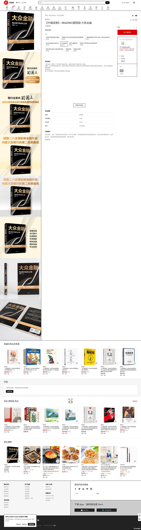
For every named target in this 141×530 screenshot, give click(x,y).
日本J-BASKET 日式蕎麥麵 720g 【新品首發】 (32, 467)
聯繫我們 (6, 491)
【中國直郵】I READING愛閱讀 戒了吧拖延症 (89, 369)
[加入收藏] (136, 20)
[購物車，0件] (134, 2)
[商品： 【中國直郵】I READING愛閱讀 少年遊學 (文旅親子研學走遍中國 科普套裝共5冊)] (32, 415)
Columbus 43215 (126, 47)
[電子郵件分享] (136, 16)
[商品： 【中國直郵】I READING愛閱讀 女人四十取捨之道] (128, 415)
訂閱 (98, 493)
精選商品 (6, 496)
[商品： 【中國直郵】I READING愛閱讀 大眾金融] (12, 455)
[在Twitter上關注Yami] (79, 489)
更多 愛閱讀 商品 (11, 401)
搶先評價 (48, 25)
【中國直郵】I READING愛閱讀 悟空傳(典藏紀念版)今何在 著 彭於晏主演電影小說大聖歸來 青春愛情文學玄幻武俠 (109, 428)
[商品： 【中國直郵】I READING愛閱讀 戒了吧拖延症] (89, 356)
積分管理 (6, 502)
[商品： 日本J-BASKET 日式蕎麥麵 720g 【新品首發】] (32, 455)
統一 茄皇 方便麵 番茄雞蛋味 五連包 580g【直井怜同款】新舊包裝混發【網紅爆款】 (51, 468)
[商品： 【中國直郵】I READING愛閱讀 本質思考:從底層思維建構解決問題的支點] (128, 356)
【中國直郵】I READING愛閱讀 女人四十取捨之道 (128, 427)
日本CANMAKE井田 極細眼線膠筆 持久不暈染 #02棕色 (128, 467)
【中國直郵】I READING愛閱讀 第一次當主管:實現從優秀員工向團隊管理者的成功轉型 (109, 370)
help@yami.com (50, 498)
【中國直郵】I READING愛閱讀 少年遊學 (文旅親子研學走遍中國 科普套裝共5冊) (32, 428)
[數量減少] (131, 27)
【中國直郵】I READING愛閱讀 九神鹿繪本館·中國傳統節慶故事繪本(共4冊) (70, 428)
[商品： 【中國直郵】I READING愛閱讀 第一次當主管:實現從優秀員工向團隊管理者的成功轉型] (109, 356)
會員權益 (6, 504)
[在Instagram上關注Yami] (87, 489)
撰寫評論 (9, 391)
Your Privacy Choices (48, 525)
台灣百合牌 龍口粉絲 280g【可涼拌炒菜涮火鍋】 (70, 467)
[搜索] (107, 2)
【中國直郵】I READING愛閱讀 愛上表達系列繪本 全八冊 (31, 369)
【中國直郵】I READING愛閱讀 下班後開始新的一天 (12, 369)
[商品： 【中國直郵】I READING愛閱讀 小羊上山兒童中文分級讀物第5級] (51, 415)
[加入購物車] (19, 363)
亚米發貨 (27, 489)
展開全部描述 (79, 105)
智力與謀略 (60, 15)
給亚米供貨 (48, 489)
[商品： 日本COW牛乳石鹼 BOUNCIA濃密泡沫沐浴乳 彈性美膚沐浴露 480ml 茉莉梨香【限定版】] (109, 455)
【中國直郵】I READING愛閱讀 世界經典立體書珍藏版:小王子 (12, 427)
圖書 (46, 15)
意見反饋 (48, 500)
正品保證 (6, 489)
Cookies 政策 (25, 519)
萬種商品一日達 (29, 498)
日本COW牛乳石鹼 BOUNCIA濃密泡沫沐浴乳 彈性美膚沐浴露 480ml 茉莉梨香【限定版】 (109, 468)
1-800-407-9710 (50, 495)
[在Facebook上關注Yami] (75, 489)
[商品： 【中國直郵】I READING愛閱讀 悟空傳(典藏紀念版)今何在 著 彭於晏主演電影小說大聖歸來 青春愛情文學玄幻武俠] (109, 415)
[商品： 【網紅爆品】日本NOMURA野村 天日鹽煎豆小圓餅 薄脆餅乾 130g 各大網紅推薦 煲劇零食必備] (89, 455)
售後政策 (27, 493)
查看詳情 (47, 139)
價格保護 (27, 496)
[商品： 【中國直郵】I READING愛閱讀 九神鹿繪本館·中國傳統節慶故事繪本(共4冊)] (70, 415)
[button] (24, 2)
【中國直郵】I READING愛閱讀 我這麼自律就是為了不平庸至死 (51, 369)
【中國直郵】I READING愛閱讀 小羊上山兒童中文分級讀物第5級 (51, 427)
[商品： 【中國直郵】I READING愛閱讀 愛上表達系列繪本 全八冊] (32, 356)
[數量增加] (136, 27)
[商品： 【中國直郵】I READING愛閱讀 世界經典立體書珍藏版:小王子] (12, 415)
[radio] (52, 38)
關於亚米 (6, 486)
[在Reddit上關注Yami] (91, 489)
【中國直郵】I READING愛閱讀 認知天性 (70, 369)
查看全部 (135, 401)
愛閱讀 (47, 19)
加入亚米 (6, 493)
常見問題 (27, 486)
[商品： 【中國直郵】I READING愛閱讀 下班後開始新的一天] (12, 356)
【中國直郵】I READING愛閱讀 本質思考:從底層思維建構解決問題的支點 (128, 370)
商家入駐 (48, 486)
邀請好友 (6, 507)
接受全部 (31, 524)
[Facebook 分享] (133, 16)
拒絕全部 (24, 524)
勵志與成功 (52, 15)
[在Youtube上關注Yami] (83, 489)
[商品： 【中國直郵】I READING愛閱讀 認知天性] (70, 356)
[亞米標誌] (9, 2)
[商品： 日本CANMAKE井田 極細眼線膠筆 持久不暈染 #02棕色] (128, 455)
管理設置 (18, 524)
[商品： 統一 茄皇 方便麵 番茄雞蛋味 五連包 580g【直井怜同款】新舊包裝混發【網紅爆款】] (51, 455)
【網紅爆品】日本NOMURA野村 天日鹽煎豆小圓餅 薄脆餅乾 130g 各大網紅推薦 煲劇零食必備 (89, 468)
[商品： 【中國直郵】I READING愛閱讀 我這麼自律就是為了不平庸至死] (51, 356)
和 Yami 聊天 (137, 528)
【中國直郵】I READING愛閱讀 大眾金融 (12, 467)
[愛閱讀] (70, 401)
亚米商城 (27, 491)
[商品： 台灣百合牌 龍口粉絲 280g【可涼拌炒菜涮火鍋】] (70, 455)
